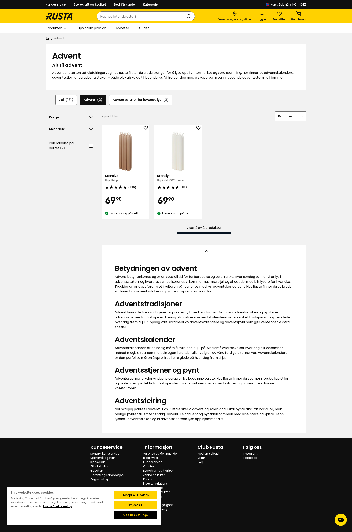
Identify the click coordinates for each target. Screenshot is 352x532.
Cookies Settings (135, 515)
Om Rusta (150, 466)
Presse (147, 479)
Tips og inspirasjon (91, 28)
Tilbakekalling (99, 466)
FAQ (200, 462)
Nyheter (122, 28)
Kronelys (111, 178)
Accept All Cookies (135, 495)
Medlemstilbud (208, 453)
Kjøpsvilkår (97, 462)
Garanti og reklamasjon (107, 475)
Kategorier (151, 4)
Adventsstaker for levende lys (141, 99)
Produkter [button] (54, 28)
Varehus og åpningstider (160, 453)
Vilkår (201, 458)
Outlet (144, 28)
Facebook (250, 458)
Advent (93, 99)
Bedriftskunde (124, 4)
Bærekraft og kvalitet (90, 4)
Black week (151, 458)
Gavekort (96, 471)
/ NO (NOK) (288, 4)
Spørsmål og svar (102, 458)
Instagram (250, 453)
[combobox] (142, 16)
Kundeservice (56, 4)
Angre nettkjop (100, 479)
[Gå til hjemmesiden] (59, 16)
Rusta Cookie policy (57, 506)
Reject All (135, 505)
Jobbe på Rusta (154, 475)
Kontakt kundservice (104, 453)
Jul (48, 38)
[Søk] (190, 16)
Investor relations (155, 483)
